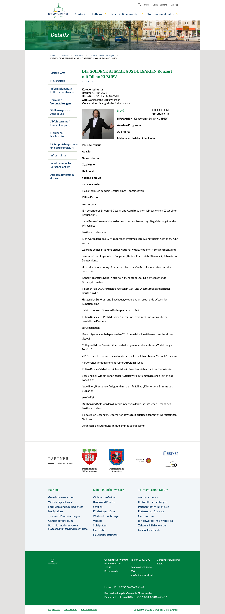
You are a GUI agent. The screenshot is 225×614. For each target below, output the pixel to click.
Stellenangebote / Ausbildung (60, 111)
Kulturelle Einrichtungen (152, 502)
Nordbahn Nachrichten (57, 134)
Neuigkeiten (57, 80)
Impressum (54, 609)
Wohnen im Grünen (104, 497)
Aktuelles (79, 55)
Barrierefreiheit (89, 609)
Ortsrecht (99, 530)
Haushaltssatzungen (105, 534)
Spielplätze (99, 525)
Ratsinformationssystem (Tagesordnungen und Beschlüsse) (68, 527)
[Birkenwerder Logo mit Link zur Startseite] (58, 10)
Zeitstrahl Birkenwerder (152, 525)
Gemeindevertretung (60, 520)
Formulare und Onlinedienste (65, 506)
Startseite (81, 14)
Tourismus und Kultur (161, 14)
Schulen (98, 506)
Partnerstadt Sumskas (151, 511)
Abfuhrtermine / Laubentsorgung (60, 123)
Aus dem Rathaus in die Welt (62, 176)
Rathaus (97, 14)
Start (52, 55)
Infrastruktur (58, 155)
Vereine (97, 520)
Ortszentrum (146, 516)
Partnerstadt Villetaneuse (153, 506)
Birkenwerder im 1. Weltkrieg (155, 520)
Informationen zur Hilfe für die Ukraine (62, 90)
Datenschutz (70, 609)
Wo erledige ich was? (60, 502)
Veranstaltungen (148, 497)
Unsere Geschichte (149, 530)
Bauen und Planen (103, 502)
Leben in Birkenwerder (125, 14)
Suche (160, 563)
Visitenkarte (57, 72)
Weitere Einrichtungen (106, 516)
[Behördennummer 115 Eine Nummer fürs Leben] (170, 464)
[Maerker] (170, 453)
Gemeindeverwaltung (61, 497)
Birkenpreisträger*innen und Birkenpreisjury (63, 145)
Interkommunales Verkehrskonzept (60, 165)
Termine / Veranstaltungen (101, 55)
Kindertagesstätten (104, 511)
